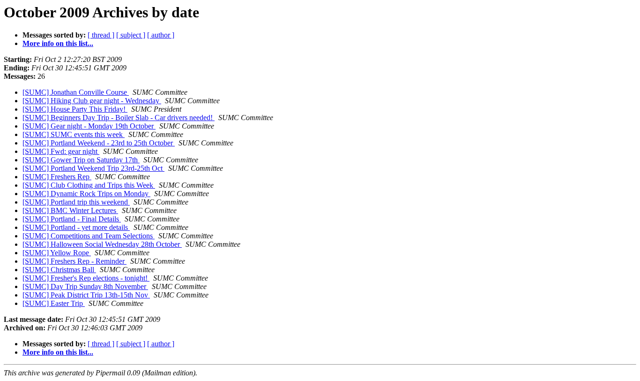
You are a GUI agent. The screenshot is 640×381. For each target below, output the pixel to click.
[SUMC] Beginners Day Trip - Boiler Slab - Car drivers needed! (118, 118)
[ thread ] (101, 35)
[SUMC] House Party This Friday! (74, 109)
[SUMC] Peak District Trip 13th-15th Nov (86, 295)
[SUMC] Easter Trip (53, 303)
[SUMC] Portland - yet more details (76, 227)
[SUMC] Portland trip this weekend (76, 202)
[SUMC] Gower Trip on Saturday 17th (81, 160)
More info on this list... (57, 43)
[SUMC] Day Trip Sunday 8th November (85, 286)
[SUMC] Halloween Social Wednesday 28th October (102, 244)
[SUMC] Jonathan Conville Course (75, 92)
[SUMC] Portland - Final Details (71, 219)
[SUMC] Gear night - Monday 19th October (89, 126)
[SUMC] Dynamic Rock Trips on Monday (86, 194)
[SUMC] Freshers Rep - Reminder (74, 261)
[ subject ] (130, 35)
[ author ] (160, 35)
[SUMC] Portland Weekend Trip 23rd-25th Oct (93, 168)
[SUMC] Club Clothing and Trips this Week (88, 185)
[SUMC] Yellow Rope (56, 253)
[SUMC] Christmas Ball (59, 270)
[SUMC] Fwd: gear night (60, 151)
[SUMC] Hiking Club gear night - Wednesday (91, 101)
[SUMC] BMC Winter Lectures (70, 210)
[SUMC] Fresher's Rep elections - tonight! (85, 278)
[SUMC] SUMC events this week (73, 134)
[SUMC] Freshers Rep (56, 177)
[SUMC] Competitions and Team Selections (88, 236)
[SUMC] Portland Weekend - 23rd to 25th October (98, 143)
